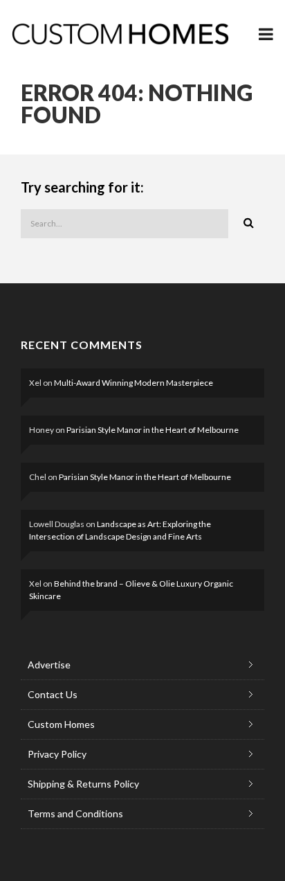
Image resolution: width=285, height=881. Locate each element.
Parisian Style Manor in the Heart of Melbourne (152, 430)
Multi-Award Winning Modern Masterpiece (133, 382)
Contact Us (52, 694)
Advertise (49, 664)
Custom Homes (61, 724)
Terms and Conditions (75, 813)
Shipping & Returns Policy (83, 784)
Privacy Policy (57, 754)
